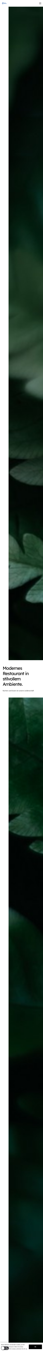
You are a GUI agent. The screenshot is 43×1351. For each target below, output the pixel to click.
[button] (40, 3)
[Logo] (4, 3)
